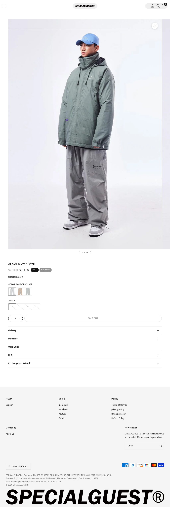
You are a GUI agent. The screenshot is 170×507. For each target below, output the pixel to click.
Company (11, 428)
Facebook (63, 409)
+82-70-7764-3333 (52, 481)
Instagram (63, 405)
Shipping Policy (118, 414)
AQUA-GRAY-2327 (12, 292)
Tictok (62, 418)
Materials (13, 338)
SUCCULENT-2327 (28, 292)
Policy (114, 399)
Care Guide (13, 347)
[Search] (158, 6)
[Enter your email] (161, 446)
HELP (9, 399)
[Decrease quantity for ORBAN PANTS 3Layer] (10, 319)
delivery (12, 330)
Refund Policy (117, 418)
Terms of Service (119, 405)
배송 (10, 355)
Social (62, 399)
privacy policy (117, 409)
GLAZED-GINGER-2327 (20, 292)
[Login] (152, 6)
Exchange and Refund (19, 363)
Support (9, 405)
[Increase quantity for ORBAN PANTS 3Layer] (20, 319)
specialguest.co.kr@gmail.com (25, 481)
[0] (163, 6)
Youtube (62, 414)
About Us (10, 434)
